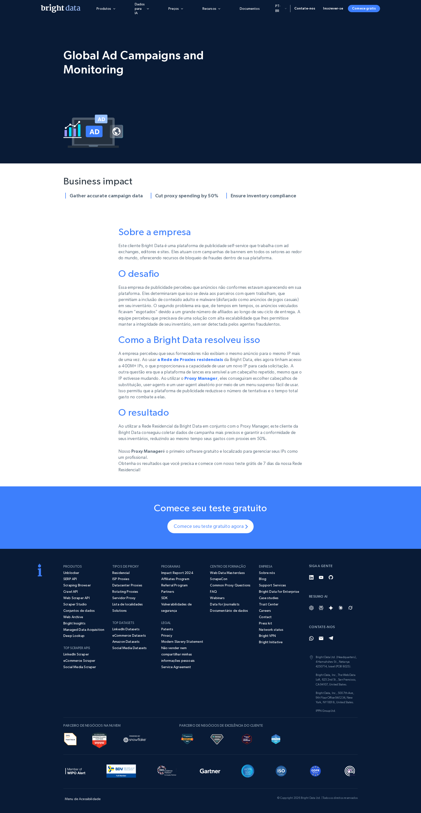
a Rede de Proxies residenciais (190, 359)
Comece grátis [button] (364, 8)
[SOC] (248, 770)
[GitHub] (331, 577)
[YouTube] (321, 577)
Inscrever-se (333, 8)
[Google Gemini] (331, 608)
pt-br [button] (278, 8)
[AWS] (70, 738)
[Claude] (340, 608)
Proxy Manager (200, 378)
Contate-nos (305, 8)
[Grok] (350, 608)
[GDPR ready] (315, 770)
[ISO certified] (281, 770)
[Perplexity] (321, 608)
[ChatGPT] (311, 608)
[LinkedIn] (311, 577)
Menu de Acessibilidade (83, 799)
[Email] (321, 638)
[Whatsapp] (311, 638)
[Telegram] (331, 638)
